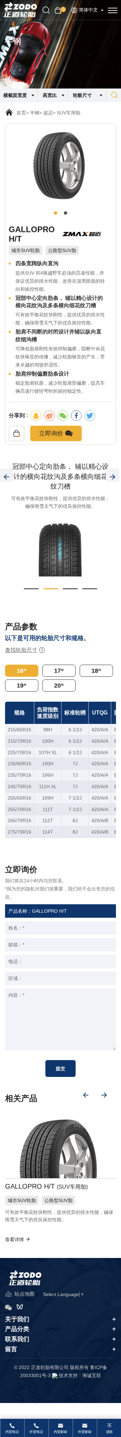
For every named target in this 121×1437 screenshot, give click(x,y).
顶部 (109, 1432)
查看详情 (15, 1239)
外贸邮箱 (84, 1432)
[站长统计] (54, 1375)
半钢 (34, 112)
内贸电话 (12, 1432)
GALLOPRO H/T (45, 1186)
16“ (22, 670)
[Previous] (85, 1095)
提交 (60, 1068)
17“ (59, 670)
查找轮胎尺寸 (21, 650)
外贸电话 (36, 1432)
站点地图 (24, 1294)
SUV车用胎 (68, 112)
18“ (96, 670)
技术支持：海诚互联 (80, 1375)
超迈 (48, 112)
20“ (59, 685)
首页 (21, 112)
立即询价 (52, 433)
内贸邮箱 (60, 1432)
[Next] (112, 475)
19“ (22, 685)
